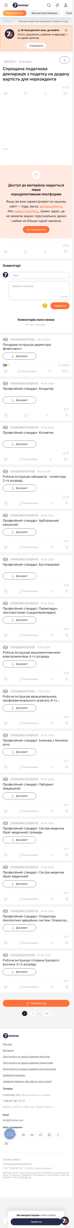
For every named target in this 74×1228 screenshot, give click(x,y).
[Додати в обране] (67, 415)
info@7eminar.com (13, 1120)
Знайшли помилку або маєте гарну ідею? (27, 1081)
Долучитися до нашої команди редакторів (28, 1062)
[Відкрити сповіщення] (57, 5)
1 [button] (24, 1013)
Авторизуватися (36, 229)
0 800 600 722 (26, 1095)
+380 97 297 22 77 (14, 1101)
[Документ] (65, 60)
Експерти (8, 1050)
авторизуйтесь (51, 206)
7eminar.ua (25, 1177)
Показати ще (38, 1003)
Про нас (7, 1044)
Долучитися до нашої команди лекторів (26, 1056)
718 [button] (46, 1013)
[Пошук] (48, 5)
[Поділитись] (45, 93)
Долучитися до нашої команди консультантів (29, 1068)
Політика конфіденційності (17, 1164)
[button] (54, 1013)
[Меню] (6, 5)
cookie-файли (48, 1215)
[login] (66, 5)
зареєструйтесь (26, 211)
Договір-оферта (11, 1159)
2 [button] (32, 1013)
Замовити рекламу (14, 1075)
